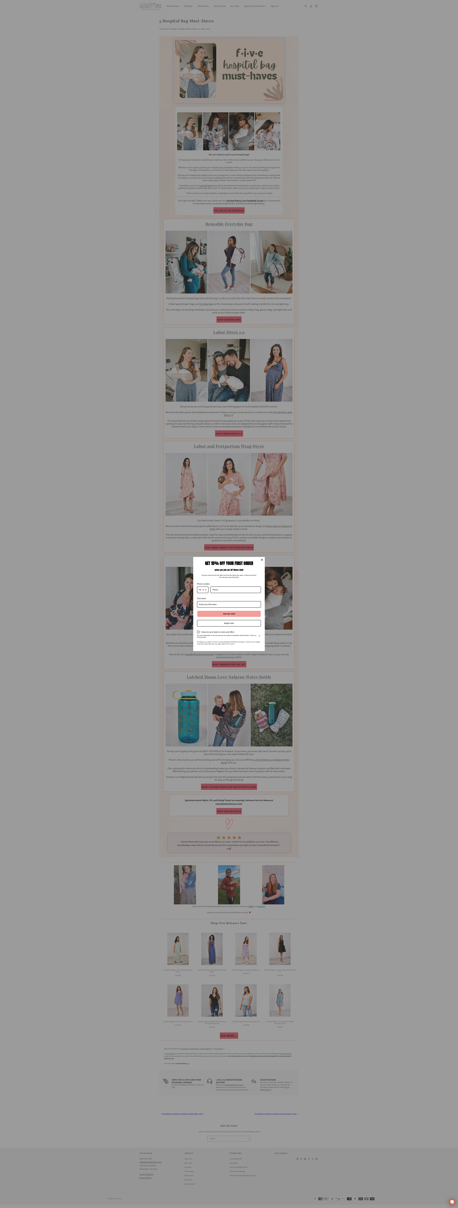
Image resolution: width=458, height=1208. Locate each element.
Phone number (203, 584)
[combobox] (202, 589)
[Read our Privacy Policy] (259, 635)
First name (201, 598)
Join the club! (229, 614)
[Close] (262, 560)
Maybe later (229, 623)
